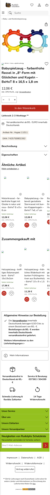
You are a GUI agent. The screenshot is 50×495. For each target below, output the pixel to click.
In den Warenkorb (25, 108)
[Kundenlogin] (39, 5)
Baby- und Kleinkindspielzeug (14, 19)
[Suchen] (11, 13)
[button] (46, 24)
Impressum (12, 457)
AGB (39, 457)
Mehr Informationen (19, 355)
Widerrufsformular (33, 463)
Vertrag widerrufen (25, 469)
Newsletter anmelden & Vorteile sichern (21, 439)
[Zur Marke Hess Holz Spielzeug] (13, 64)
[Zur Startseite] (12, 5)
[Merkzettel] (31, 5)
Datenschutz (27, 457)
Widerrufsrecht (13, 463)
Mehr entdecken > (10, 168)
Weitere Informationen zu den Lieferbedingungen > (18, 342)
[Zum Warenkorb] (46, 5)
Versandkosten (25, 92)
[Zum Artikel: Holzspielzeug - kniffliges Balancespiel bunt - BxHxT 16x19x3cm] (12, 257)
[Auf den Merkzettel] (47, 63)
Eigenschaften (10, 154)
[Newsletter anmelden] (45, 445)
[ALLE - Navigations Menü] (3, 13)
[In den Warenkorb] (4, 225)
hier (34, 484)
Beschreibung (9, 146)
